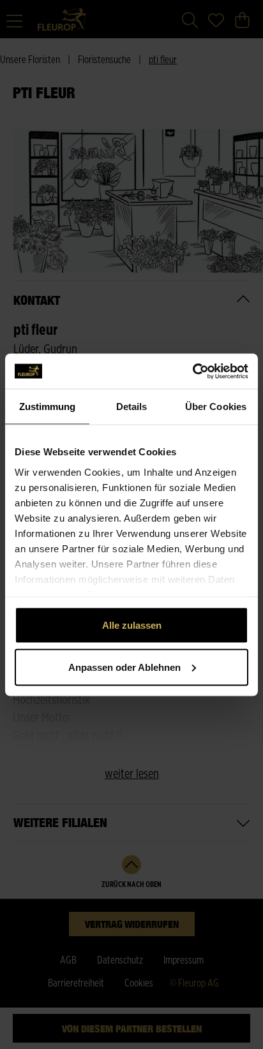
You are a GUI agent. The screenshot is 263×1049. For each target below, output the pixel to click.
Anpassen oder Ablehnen (124, 666)
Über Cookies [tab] (215, 406)
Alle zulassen (132, 625)
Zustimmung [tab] (47, 406)
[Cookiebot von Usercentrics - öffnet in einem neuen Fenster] (192, 371)
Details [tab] (131, 406)
